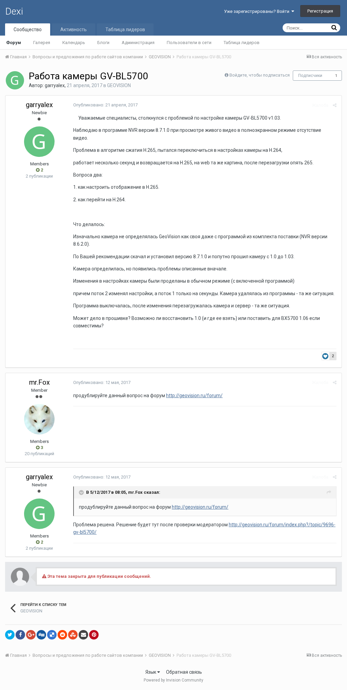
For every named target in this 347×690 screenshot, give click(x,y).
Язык (151, 672)
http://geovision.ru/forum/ (194, 395)
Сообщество (28, 29)
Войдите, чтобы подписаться (259, 75)
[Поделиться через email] (83, 635)
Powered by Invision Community (173, 680)
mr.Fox (39, 382)
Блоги (103, 42)
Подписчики (310, 75)
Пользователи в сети (189, 42)
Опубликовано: (105, 104)
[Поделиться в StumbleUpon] (73, 635)
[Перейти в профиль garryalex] (15, 80)
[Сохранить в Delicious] (52, 635)
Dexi (14, 11)
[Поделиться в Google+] (31, 635)
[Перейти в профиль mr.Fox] (39, 419)
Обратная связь (184, 672)
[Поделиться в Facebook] (20, 635)
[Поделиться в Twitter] (10, 635)
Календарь (73, 42)
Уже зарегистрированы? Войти (257, 11)
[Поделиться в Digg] (41, 635)
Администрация (138, 42)
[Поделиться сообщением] (334, 105)
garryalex (55, 85)
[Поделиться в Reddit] (62, 635)
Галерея (41, 42)
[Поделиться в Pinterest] (94, 635)
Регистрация (320, 11)
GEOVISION (119, 85)
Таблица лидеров (242, 42)
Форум (13, 42)
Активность (73, 29)
